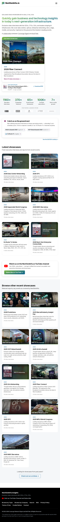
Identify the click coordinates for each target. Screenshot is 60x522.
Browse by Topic (7, 502)
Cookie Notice (17, 505)
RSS (37, 502)
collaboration (7, 34)
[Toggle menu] (56, 3)
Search (32, 502)
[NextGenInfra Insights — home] (10, 3)
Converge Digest (23, 34)
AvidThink (35, 34)
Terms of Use (6, 505)
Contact (26, 505)
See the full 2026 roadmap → (50, 139)
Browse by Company (21, 502)
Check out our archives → (30, 476)
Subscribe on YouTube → (14, 272)
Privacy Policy (45, 502)
